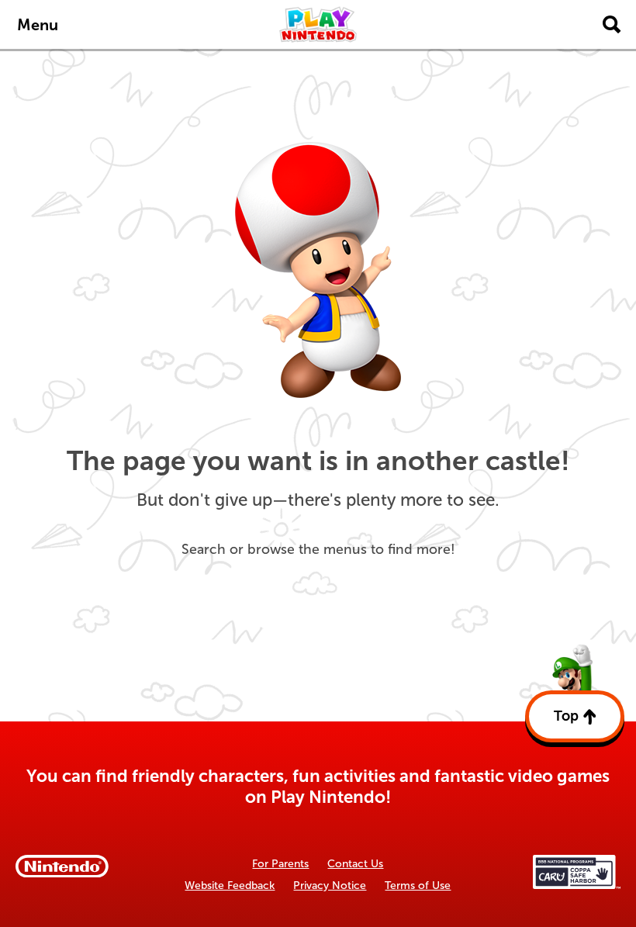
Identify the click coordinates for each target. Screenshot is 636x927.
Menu (37, 24)
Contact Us (355, 864)
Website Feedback (230, 885)
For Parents (280, 864)
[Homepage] (318, 24)
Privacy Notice (329, 885)
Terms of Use (418, 885)
